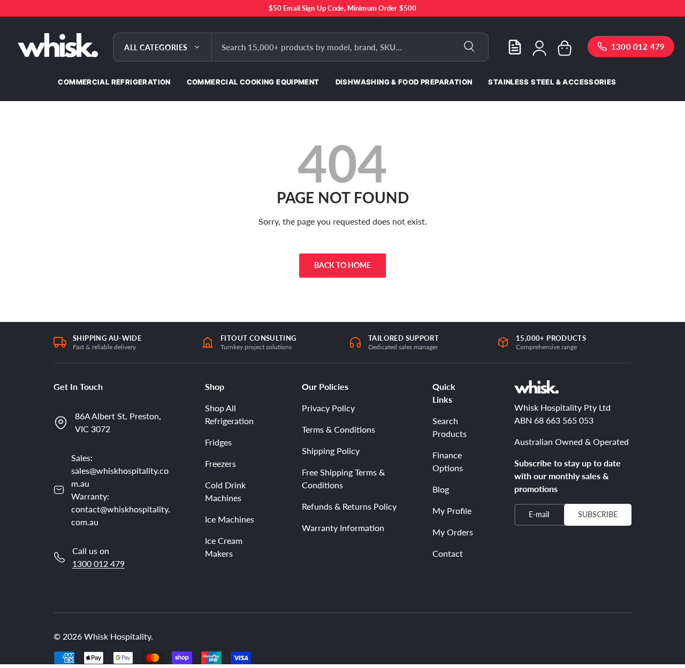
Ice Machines (229, 519)
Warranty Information (343, 528)
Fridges (218, 442)
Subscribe (598, 514)
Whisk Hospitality (117, 636)
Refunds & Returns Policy (349, 506)
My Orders (452, 532)
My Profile (451, 510)
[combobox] (350, 47)
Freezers (220, 463)
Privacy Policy (328, 408)
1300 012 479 (98, 563)
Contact (447, 553)
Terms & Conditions (338, 429)
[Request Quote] (515, 47)
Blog (440, 489)
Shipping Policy (331, 451)
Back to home (342, 265)
